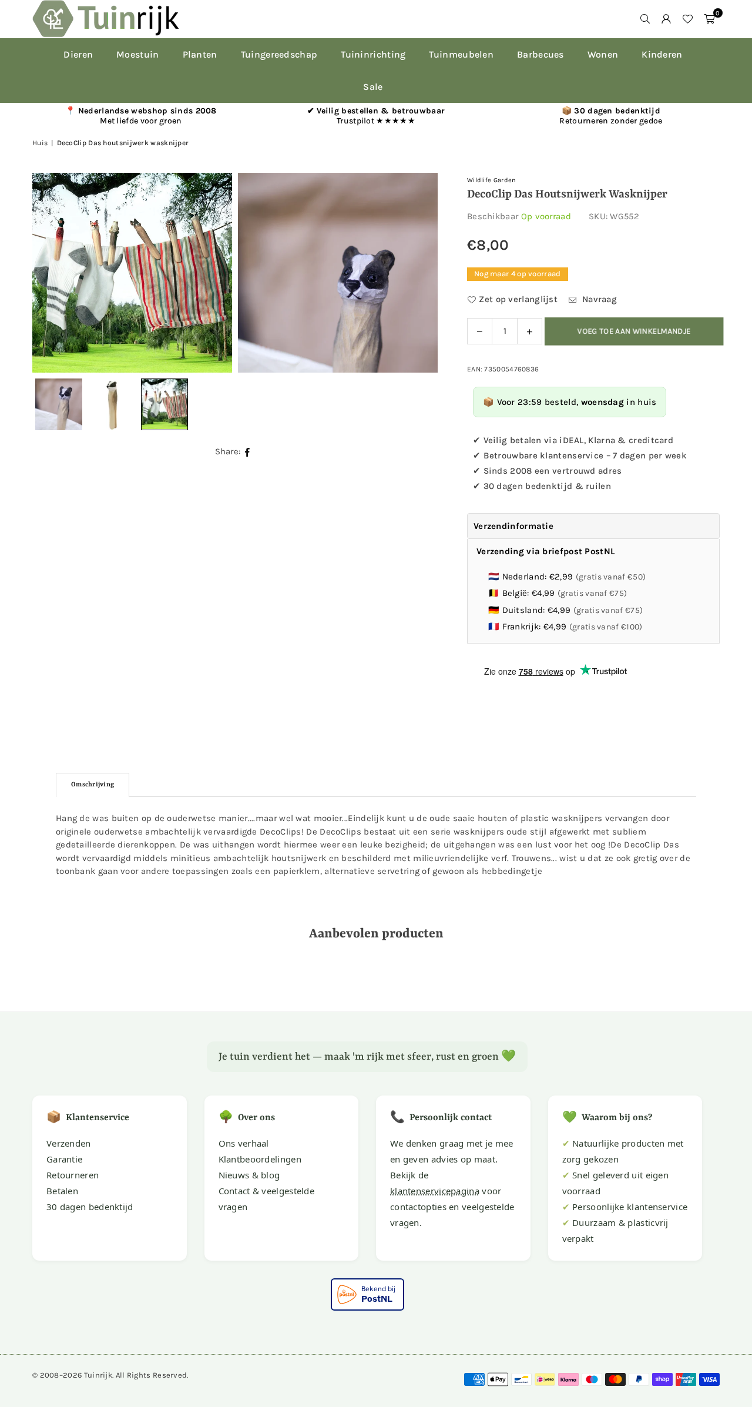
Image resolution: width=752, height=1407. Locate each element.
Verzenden (68, 1143)
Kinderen (662, 54)
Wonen (603, 54)
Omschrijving (92, 785)
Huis (40, 143)
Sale (372, 86)
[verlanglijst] (687, 18)
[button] (709, 18)
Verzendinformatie (513, 526)
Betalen (62, 1191)
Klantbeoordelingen (260, 1159)
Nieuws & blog (249, 1175)
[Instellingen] (666, 18)
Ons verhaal (244, 1143)
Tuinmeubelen (461, 54)
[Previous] (55, 272)
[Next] (414, 272)
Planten (200, 54)
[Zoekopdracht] (645, 18)
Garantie (64, 1159)
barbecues (540, 54)
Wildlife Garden (491, 180)
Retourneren (72, 1175)
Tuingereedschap (279, 54)
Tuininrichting (373, 54)
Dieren (78, 54)
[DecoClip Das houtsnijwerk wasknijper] (111, 404)
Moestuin (137, 54)
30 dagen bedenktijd (89, 1206)
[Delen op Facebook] (247, 451)
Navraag (598, 299)
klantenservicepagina (434, 1191)
